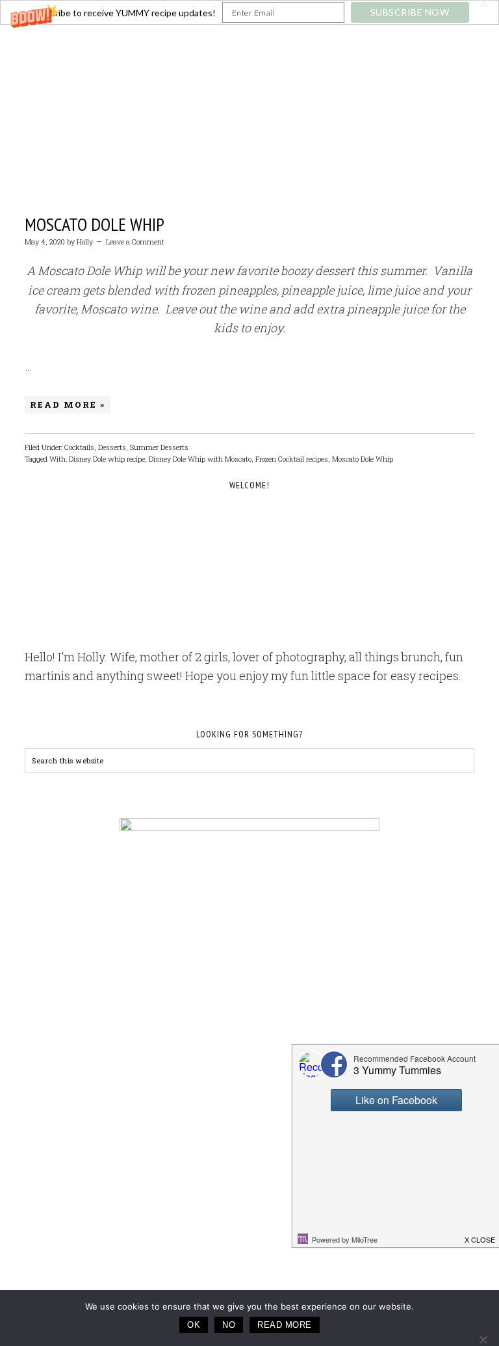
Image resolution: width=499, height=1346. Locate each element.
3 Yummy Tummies (249, 91)
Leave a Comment (135, 241)
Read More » (67, 404)
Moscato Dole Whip (94, 224)
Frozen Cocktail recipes (291, 459)
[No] (482, 1339)
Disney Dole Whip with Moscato (200, 459)
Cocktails (79, 447)
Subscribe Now (410, 12)
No (228, 1325)
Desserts (112, 447)
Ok (193, 1325)
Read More (284, 1325)
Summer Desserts (159, 447)
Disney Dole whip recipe (107, 459)
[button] (249, 12)
